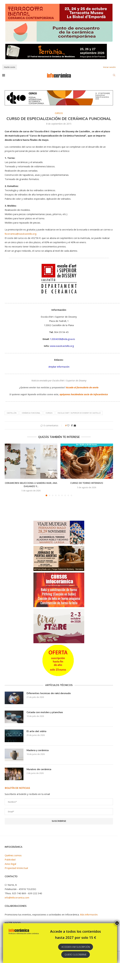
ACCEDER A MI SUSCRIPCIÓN (75, 946)
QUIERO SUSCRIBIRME (76, 954)
